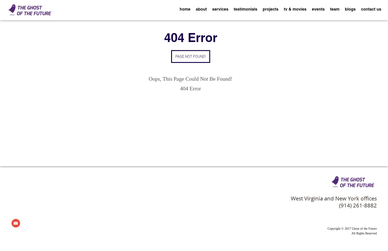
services (220, 9)
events (318, 9)
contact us (371, 9)
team (335, 9)
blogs (350, 9)
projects (270, 9)
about (201, 9)
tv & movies (295, 9)
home (185, 9)
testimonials (245, 9)
